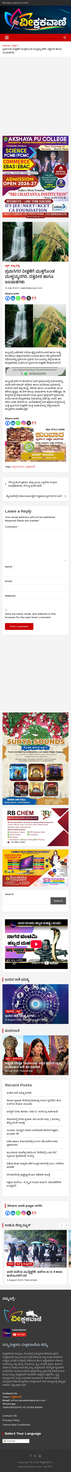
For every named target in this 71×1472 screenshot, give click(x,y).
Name (9, 566)
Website (10, 595)
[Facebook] (7, 298)
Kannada (10, 1441)
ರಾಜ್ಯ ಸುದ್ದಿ (15, 265)
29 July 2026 (12, 1070)
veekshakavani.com (31, 288)
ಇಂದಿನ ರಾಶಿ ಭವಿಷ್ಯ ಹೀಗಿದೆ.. (20, 1016)
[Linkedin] (13, 298)
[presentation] (61, 1225)
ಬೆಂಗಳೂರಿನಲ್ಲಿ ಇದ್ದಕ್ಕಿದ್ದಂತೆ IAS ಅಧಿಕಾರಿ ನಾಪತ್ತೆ (28, 1174)
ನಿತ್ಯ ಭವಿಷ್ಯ (10, 1011)
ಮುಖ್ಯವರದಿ (27, 1264)
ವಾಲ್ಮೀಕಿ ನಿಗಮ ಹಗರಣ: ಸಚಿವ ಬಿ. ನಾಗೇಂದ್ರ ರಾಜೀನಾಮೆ (32, 1111)
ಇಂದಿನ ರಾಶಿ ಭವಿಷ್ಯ (17, 979)
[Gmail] (34, 298)
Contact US (9, 1415)
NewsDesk (27, 1070)
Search (9, 894)
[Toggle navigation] (6, 37)
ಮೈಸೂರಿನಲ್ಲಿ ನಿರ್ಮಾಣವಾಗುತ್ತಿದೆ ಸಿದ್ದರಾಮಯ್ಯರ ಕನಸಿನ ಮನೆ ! (34, 496)
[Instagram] (23, 298)
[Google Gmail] (34, 1213)
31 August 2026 (13, 1019)
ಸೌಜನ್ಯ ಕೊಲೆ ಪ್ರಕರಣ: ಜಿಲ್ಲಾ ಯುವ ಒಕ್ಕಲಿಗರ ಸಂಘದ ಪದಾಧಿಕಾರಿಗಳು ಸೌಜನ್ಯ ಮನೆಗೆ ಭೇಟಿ (32, 484)
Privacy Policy (11, 1420)
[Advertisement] (35, 98)
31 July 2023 (11, 288)
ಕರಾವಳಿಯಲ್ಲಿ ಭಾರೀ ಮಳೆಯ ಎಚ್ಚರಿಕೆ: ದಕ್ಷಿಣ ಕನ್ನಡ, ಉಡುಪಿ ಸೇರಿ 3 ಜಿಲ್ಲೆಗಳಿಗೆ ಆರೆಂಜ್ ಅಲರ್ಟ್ (35, 1274)
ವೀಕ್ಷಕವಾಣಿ (30, 466)
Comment (11, 526)
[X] (28, 298)
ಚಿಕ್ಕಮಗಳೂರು (18, 466)
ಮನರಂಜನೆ (12, 1031)
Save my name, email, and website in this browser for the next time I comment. (30, 615)
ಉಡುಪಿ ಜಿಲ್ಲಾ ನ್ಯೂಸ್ (18, 1225)
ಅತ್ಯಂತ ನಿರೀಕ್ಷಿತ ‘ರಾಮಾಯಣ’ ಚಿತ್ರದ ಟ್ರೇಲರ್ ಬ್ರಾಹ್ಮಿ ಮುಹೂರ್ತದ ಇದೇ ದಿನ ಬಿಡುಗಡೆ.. (33, 1065)
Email (9, 581)
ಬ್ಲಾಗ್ (7, 265)
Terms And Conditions (16, 1424)
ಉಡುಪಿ (11, 1264)
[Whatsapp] (18, 298)
